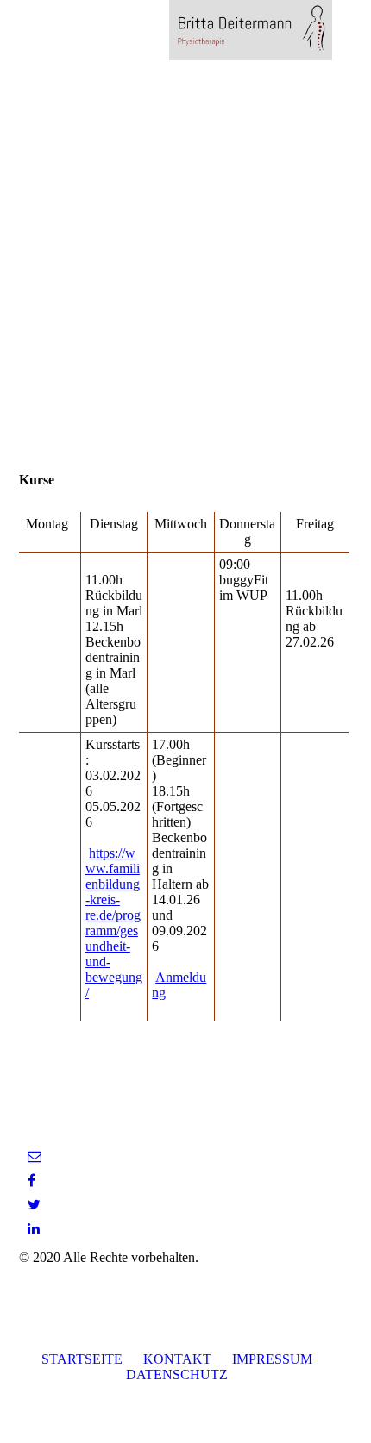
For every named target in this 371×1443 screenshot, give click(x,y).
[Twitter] (34, 1204)
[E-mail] (34, 1156)
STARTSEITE (82, 1359)
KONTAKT (177, 1359)
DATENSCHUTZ (177, 1374)
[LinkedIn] (34, 1228)
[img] (250, 30)
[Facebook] (31, 1180)
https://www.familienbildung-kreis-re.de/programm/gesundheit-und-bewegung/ (113, 923)
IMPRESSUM (272, 1359)
